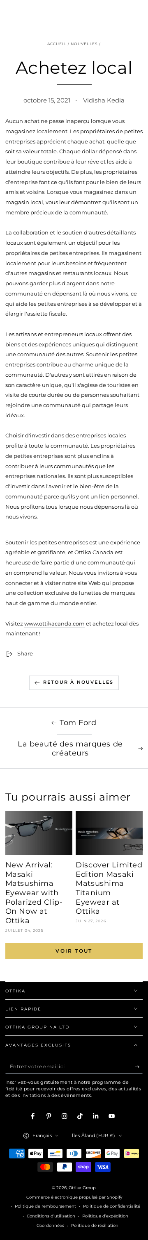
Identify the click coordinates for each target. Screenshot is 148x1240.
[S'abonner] (139, 1066)
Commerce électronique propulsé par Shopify (74, 1197)
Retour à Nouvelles (78, 682)
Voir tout (74, 951)
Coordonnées (50, 1225)
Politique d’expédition (105, 1216)
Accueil (57, 44)
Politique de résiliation (94, 1225)
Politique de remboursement (45, 1206)
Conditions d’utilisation (51, 1216)
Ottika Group (82, 1187)
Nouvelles (84, 44)
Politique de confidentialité (111, 1206)
